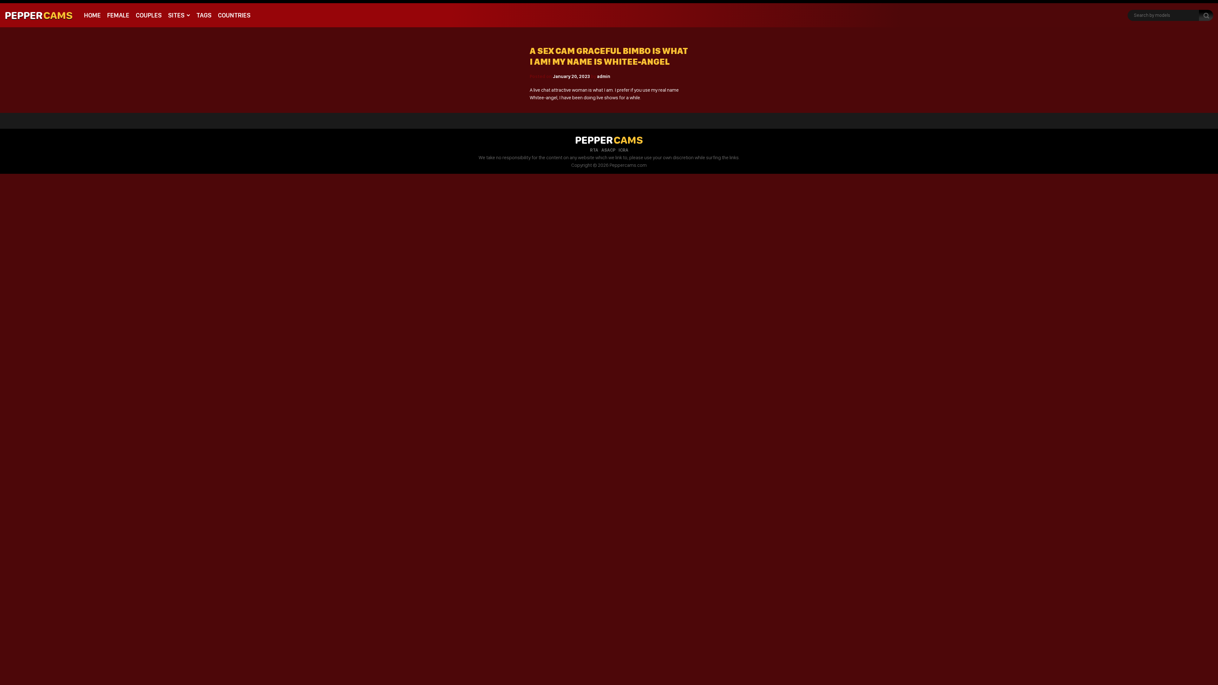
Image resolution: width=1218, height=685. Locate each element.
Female (118, 15)
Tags (204, 15)
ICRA (623, 150)
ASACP (608, 150)
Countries (234, 15)
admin (603, 76)
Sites (176, 15)
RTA (594, 150)
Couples (149, 15)
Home (92, 15)
